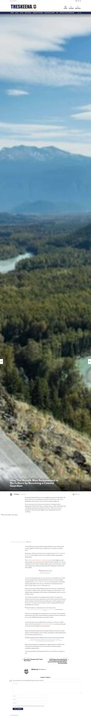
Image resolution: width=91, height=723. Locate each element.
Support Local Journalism (67, 12)
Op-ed (21, 12)
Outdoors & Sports (49, 12)
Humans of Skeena (38, 12)
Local (16, 12)
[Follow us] (78, 13)
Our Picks (78, 8)
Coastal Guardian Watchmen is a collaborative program (39, 560)
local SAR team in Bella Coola (48, 624)
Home (11, 12)
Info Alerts (28, 12)
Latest (65, 8)
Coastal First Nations (59, 609)
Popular (71, 8)
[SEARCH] (80, 13)
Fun (57, 12)
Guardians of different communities (42, 581)
